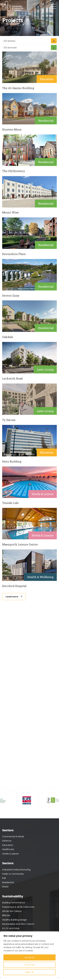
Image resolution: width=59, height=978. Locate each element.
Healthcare (8, 849)
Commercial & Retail (13, 836)
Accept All (29, 957)
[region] (29, 954)
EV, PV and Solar (10, 928)
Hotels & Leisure (10, 853)
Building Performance (13, 902)
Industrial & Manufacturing (16, 869)
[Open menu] (54, 6)
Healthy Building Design (14, 919)
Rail (4, 878)
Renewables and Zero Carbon (18, 924)
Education (7, 845)
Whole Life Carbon (12, 911)
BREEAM (6, 915)
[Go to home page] (12, 6)
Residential (8, 882)
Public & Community (13, 873)
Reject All (29, 972)
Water (5, 886)
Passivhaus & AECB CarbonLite (18, 907)
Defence (6, 840)
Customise (29, 964)
